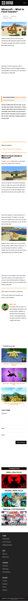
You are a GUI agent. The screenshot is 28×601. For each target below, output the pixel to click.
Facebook (5, 584)
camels (8, 161)
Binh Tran (5, 16)
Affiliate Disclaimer (7, 545)
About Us (5, 554)
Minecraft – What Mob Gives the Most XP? (14, 384)
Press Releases (6, 572)
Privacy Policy (6, 539)
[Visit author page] (5, 307)
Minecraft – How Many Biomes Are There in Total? (14, 404)
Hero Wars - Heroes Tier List (14, 490)
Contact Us (5, 566)
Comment (4, 413)
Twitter (4, 587)
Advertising (5, 569)
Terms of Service (7, 542)
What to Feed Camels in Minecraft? (12, 149)
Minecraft (14, 16)
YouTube (5, 581)
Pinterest (5, 590)
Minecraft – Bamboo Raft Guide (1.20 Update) (14, 364)
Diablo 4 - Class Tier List (14, 472)
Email (3, 435)
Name (3, 428)
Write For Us (6, 557)
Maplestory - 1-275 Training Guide (14, 509)
